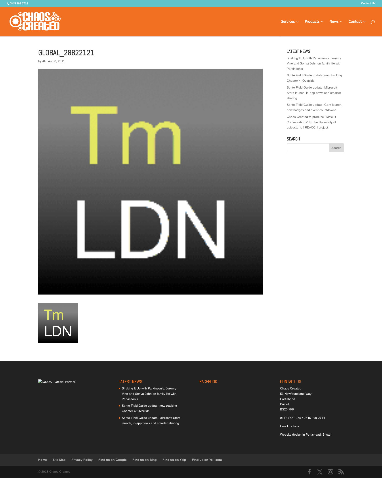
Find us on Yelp (174, 459)
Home (42, 459)
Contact (355, 22)
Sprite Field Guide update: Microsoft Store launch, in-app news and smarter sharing (314, 93)
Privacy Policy (82, 459)
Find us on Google (112, 459)
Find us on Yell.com (207, 459)
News (334, 22)
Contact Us (368, 3)
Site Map (59, 459)
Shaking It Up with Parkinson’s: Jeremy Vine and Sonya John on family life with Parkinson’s (314, 63)
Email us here (289, 426)
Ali (44, 61)
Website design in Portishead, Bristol (305, 434)
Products (312, 22)
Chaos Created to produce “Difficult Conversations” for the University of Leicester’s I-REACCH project (311, 122)
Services (288, 22)
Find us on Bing (144, 459)
